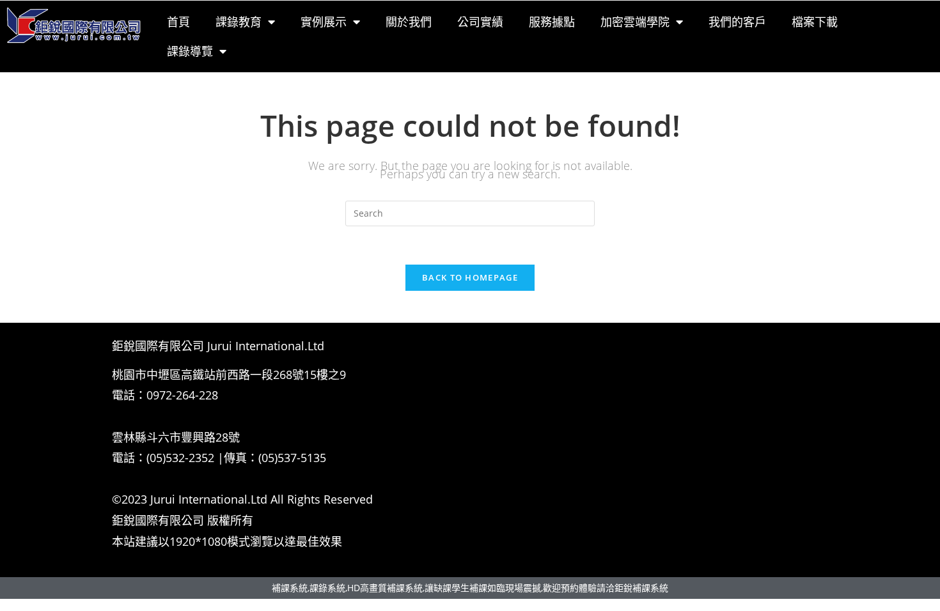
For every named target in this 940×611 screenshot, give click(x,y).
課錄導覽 (190, 51)
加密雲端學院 (635, 21)
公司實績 (480, 21)
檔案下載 (815, 21)
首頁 (178, 21)
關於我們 (409, 21)
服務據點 (552, 21)
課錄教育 (238, 21)
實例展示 (324, 21)
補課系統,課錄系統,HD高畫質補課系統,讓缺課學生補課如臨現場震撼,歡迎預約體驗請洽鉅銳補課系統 (470, 588)
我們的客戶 (737, 21)
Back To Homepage (470, 277)
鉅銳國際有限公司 (158, 520)
